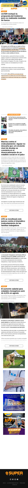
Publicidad (22, 483)
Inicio (4, 483)
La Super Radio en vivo (12, 483)
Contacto (14, 484)
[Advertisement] (14, 98)
